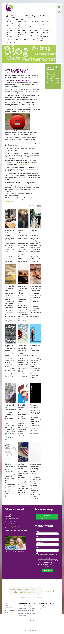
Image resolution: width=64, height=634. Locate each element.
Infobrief (49, 75)
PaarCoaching (8, 608)
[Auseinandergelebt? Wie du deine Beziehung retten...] (35, 452)
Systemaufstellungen (11, 615)
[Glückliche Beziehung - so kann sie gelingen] (23, 274)
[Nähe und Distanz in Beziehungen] (35, 218)
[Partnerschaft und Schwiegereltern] (10, 393)
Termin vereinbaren (35, 608)
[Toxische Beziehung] (35, 393)
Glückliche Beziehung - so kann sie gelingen (23, 289)
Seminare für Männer (23, 611)
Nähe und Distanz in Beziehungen (34, 232)
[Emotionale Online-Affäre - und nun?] (23, 452)
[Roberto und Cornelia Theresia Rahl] (15, 543)
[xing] (59, 12)
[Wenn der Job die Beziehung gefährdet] (10, 218)
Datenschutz (33, 618)
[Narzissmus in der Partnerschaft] (35, 333)
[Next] (40, 206)
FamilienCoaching (10, 610)
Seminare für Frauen (22, 608)
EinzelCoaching (9, 202)
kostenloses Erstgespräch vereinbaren (47, 516)
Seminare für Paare (22, 606)
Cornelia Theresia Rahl (14, 526)
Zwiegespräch (16, 188)
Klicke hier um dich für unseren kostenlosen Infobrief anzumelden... (23, 590)
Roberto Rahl (11, 528)
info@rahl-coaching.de (14, 523)
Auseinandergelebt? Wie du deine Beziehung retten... (37, 467)
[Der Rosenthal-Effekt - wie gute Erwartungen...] (10, 274)
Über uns (32, 613)
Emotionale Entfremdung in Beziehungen (23, 232)
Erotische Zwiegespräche (10, 465)
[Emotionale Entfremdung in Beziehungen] (23, 218)
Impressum (33, 620)
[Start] (7, 16)
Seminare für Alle (21, 616)
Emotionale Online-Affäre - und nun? (23, 466)
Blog (31, 606)
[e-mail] (59, 17)
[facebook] (59, 7)
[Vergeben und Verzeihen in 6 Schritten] (10, 333)
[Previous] (38, 206)
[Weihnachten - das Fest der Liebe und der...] (23, 333)
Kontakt (32, 611)
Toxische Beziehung (34, 406)
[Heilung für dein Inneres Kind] (23, 393)
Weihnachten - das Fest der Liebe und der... (23, 348)
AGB (31, 616)
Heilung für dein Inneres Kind (22, 407)
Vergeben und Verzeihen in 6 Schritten (10, 348)
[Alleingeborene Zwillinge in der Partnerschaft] (35, 274)
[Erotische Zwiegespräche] (10, 452)
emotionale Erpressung (22, 164)
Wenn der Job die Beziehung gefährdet (10, 232)
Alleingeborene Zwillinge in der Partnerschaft (35, 288)
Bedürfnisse (32, 159)
